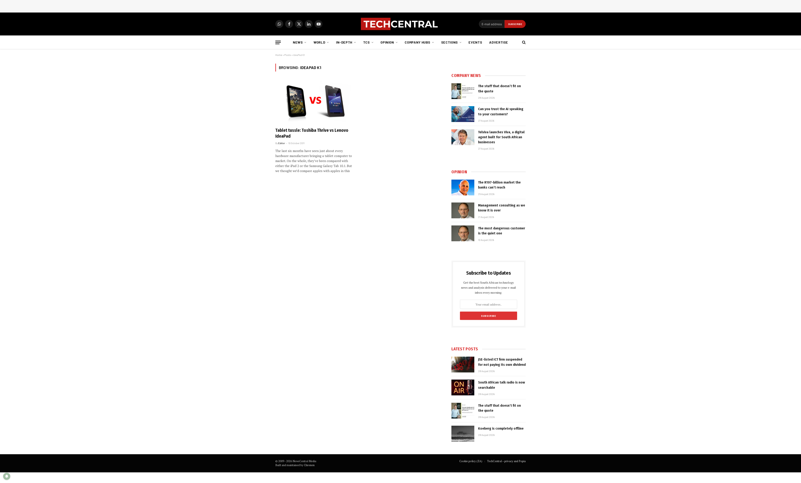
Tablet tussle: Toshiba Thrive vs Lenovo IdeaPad (311, 133)
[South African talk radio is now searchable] (462, 387)
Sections (449, 42)
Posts (287, 54)
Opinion (387, 42)
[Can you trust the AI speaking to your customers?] (462, 114)
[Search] (523, 42)
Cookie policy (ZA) (470, 461)
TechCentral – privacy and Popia (506, 461)
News (298, 42)
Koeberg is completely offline (501, 428)
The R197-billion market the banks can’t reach (499, 185)
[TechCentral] (400, 24)
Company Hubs (417, 42)
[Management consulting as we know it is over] (462, 210)
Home (278, 54)
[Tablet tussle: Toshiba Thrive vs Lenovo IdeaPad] (314, 102)
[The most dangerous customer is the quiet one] (462, 233)
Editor (281, 143)
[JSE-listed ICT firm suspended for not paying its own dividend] (462, 364)
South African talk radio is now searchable (501, 385)
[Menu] (278, 42)
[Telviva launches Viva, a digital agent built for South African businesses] (462, 137)
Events (475, 42)
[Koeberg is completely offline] (462, 433)
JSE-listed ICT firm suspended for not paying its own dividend (502, 362)
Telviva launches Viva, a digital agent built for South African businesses (501, 137)
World (319, 42)
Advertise (498, 42)
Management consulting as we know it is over (501, 208)
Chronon (309, 465)
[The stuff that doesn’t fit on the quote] (462, 91)
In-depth (344, 42)
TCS (366, 42)
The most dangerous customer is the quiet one (501, 230)
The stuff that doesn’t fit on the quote (499, 88)
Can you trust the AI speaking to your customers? (500, 111)
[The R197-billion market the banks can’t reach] (462, 187)
